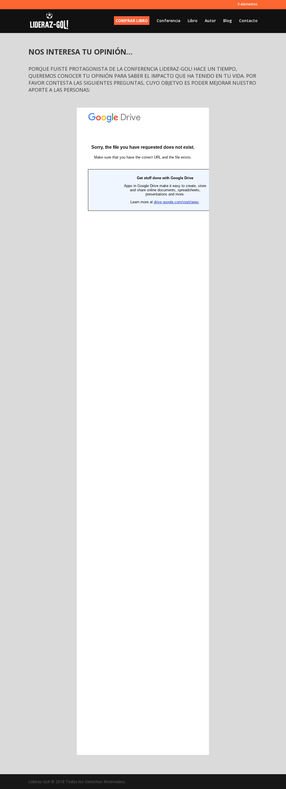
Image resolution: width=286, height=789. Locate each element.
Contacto (248, 21)
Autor (210, 21)
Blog (227, 21)
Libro (192, 21)
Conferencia (168, 21)
